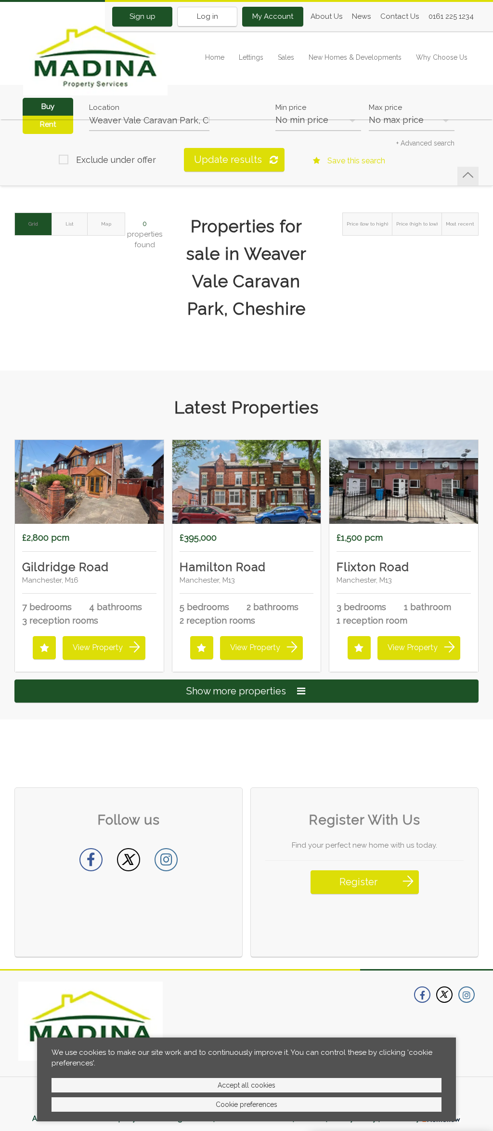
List (69, 223)
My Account (272, 16)
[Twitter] (128, 859)
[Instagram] (166, 859)
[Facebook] (91, 859)
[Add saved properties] (44, 647)
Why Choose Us (441, 57)
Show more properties (237, 691)
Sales (286, 57)
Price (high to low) (417, 223)
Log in (207, 16)
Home (214, 57)
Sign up (143, 16)
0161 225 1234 (451, 16)
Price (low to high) (367, 223)
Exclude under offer (116, 160)
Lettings (251, 57)
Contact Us (399, 16)
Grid (33, 223)
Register (358, 882)
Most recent (460, 223)
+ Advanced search (425, 143)
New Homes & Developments (355, 57)
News (361, 16)
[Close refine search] (468, 176)
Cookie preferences (246, 1104)
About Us (326, 16)
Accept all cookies (246, 1085)
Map (106, 223)
